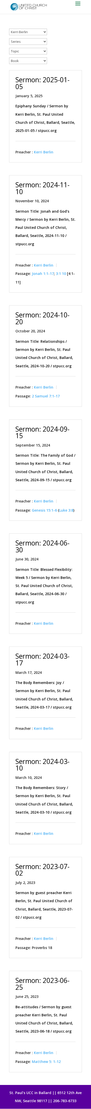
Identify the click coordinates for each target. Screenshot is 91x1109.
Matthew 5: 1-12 (46, 1061)
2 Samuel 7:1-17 (46, 396)
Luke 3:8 (66, 510)
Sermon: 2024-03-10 (42, 765)
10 (64, 273)
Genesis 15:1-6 (44, 510)
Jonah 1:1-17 (43, 273)
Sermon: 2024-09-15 (42, 432)
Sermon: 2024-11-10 (42, 188)
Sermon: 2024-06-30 (42, 546)
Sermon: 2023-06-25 (42, 984)
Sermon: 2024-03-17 (42, 660)
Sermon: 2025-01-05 (42, 83)
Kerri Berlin (43, 152)
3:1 (58, 273)
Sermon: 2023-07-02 (42, 870)
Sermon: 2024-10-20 (42, 318)
